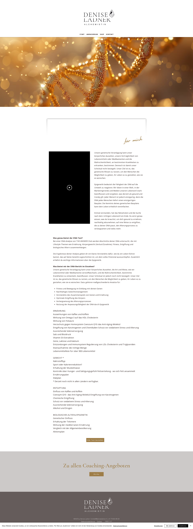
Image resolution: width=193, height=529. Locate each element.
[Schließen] (190, 525)
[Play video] (69, 187)
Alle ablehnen (170, 526)
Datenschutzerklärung (88, 521)
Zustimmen (182, 526)
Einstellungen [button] (158, 526)
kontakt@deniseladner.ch (99, 519)
